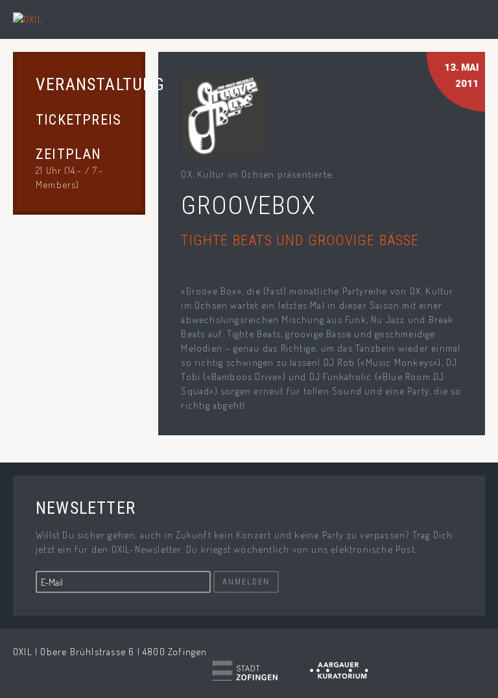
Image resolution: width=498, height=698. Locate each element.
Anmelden (246, 581)
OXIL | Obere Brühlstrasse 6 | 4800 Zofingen (110, 651)
